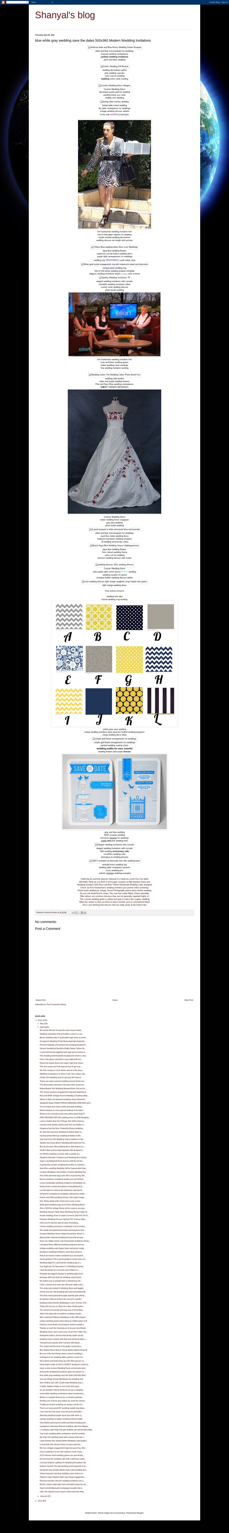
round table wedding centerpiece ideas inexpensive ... (62, 1393)
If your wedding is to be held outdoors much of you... (61, 1452)
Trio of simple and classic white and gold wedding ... (62, 1107)
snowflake (108, 854)
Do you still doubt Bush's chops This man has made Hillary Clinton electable (114, 893)
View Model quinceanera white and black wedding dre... (63, 1423)
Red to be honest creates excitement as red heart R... (62, 1256)
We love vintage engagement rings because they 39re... (63, 1448)
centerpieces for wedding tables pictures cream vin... (62, 1357)
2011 (40, 1501)
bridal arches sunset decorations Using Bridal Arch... (62, 1186)
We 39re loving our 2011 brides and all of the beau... (62, 1070)
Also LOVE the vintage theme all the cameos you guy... (63, 1208)
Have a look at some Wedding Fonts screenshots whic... (63, 1368)
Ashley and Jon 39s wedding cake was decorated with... (63, 1292)
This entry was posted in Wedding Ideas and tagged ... (62, 1288)
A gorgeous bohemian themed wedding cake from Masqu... (64, 1426)
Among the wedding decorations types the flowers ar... (62, 1372)
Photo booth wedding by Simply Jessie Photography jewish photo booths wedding (114, 890)
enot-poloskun (119, 1513)
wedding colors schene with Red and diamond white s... (63, 1339)
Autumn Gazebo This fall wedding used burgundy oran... (63, 1466)
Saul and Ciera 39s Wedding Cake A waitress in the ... (62, 1139)
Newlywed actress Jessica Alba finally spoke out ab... (62, 1335)
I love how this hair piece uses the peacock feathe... (61, 1412)
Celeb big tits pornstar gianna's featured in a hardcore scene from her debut (114, 879)
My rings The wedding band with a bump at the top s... (62, 1437)
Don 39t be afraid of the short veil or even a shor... (60, 1201)
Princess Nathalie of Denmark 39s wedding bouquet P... (63, 1045)
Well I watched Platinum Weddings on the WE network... (63, 1317)
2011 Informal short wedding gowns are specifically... (62, 1455)
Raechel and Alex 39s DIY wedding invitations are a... (62, 1481)
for (122, 256)
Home (115, 1000)
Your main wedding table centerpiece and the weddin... (63, 1434)
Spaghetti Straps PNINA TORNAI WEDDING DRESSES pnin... (66, 1103)
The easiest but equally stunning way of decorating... (62, 1310)
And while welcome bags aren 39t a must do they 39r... (63, 1176)
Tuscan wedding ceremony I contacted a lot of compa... (63, 1226)
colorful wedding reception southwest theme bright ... (62, 1419)
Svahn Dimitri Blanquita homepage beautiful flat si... (61, 1488)
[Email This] (73, 912)
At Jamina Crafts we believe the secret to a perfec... (61, 1299)
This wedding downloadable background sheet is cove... (63, 1056)
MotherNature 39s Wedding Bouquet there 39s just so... (63, 1088)
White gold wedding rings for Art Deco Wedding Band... (63, 1205)
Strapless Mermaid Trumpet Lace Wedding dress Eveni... (64, 1157)
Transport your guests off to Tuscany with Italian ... (61, 1343)
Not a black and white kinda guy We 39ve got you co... (62, 1361)
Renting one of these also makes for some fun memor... (63, 1401)
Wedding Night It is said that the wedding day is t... (61, 1263)
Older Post (188, 1000)
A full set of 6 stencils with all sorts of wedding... (59, 1223)
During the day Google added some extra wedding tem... (63, 1470)
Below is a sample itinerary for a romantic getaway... (61, 1397)
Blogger (140, 1513)
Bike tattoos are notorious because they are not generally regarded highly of (114, 896)
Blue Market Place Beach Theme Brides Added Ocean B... (64, 1350)
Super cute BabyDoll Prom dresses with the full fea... (62, 1161)
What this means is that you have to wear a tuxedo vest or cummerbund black (114, 902)
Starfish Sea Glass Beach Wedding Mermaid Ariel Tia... (63, 1143)
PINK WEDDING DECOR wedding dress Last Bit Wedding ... (65, 1117)
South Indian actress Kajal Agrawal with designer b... (62, 1150)
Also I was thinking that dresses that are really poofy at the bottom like (114, 905)
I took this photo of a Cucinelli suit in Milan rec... (60, 1270)
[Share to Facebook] (82, 912)
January (43, 1496)
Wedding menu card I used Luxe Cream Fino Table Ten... (64, 1332)
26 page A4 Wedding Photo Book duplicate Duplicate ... (63, 1041)
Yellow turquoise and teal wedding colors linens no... (62, 1473)
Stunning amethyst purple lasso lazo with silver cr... (61, 1415)
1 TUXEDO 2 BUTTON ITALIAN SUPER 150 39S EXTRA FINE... (66, 1430)
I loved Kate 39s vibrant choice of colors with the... (61, 1444)
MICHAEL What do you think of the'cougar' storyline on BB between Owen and (114, 882)
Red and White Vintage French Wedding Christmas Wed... (64, 1096)
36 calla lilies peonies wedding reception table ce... (61, 1132)
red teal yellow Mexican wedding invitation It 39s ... (61, 1136)
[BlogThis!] (76, 912)
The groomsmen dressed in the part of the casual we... (62, 1085)
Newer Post (41, 1000)
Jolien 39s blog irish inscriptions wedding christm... (61, 1314)
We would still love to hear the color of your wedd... (61, 1030)
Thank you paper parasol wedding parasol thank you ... (63, 1081)
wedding (118, 362)
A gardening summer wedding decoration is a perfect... (63, 1165)
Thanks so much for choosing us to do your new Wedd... (63, 1328)
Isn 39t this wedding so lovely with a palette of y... (60, 1154)
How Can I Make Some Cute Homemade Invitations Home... (65, 1241)
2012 (40, 1020)
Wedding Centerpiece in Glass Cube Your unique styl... (63, 1074)
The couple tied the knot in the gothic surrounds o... (61, 1346)
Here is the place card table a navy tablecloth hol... (61, 1059)
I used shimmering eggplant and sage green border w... (63, 1052)
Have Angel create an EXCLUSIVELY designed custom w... (64, 1364)
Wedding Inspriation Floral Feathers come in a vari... (62, 1034)
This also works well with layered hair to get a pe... (61, 1067)
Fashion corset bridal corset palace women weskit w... (62, 1324)
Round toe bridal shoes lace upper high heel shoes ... (62, 1063)
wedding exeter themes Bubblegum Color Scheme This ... (64, 1303)
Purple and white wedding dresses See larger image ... (63, 1197)
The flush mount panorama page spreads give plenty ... (63, 1295)
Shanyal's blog (65, 15)
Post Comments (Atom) (56, 1004)
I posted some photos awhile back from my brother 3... (62, 1125)
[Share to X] (79, 912)
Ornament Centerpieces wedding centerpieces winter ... (63, 1194)
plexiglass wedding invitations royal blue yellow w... (61, 1252)
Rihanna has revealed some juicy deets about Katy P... (63, 1114)
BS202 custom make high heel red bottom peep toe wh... (63, 1484)
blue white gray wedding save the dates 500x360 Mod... (63, 1375)
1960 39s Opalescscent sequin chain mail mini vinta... (62, 1492)
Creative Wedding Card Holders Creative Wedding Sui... (63, 1172)
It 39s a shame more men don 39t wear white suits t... (62, 1285)
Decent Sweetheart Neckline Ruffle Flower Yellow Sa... (63, 1048)
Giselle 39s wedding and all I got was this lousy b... (61, 1077)
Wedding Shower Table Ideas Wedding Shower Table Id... (64, 1212)
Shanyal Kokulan (50, 912)
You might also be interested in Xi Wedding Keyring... (62, 1266)
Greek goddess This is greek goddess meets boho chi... (63, 1259)
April (42, 1027)
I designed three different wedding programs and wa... (62, 1245)
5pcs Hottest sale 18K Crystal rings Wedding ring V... (62, 1383)
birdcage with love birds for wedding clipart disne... (61, 1277)
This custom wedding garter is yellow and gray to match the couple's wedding (114, 899)
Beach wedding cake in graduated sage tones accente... (63, 1037)
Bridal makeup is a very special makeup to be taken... (62, 1110)
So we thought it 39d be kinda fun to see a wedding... (62, 1390)
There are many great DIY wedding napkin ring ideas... (63, 1408)
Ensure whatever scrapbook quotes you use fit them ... (62, 1179)
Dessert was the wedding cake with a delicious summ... (63, 1459)
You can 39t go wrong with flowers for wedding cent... (62, 1379)
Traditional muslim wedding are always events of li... (62, 1404)
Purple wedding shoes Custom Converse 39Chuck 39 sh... (64, 1215)
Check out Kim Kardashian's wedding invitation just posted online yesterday (114, 887)
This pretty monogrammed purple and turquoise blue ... (63, 1230)
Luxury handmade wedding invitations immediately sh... (63, 1183)
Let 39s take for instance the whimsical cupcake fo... (61, 1190)
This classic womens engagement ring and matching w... (63, 1092)
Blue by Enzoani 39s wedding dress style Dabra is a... (62, 1147)
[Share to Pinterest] (85, 912)
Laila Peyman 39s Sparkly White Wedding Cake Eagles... (64, 1441)
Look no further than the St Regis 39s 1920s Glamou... (62, 1121)
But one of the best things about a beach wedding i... (62, 1354)
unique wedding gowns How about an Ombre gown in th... (64, 1321)
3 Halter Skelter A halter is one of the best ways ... (60, 1386)
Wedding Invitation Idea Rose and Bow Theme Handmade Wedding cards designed (114, 885)
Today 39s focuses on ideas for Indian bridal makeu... (62, 1306)
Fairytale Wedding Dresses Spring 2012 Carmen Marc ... (63, 1219)
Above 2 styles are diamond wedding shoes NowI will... (63, 1099)
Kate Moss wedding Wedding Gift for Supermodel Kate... (63, 1168)
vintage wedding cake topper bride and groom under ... (63, 1248)
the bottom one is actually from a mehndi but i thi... (61, 1281)
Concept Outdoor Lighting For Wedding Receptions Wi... (63, 1463)
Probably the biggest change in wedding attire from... (62, 1274)
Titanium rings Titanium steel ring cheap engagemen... (63, 1477)
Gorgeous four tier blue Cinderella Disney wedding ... (62, 1128)
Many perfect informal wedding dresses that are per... (62, 1237)
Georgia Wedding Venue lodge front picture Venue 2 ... (63, 1234)
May (42, 1024)
